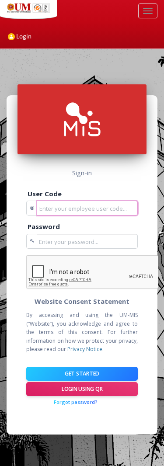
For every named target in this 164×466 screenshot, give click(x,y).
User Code (45, 193)
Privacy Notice (84, 349)
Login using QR (82, 389)
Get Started (82, 373)
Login (23, 36)
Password (44, 226)
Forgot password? (76, 402)
